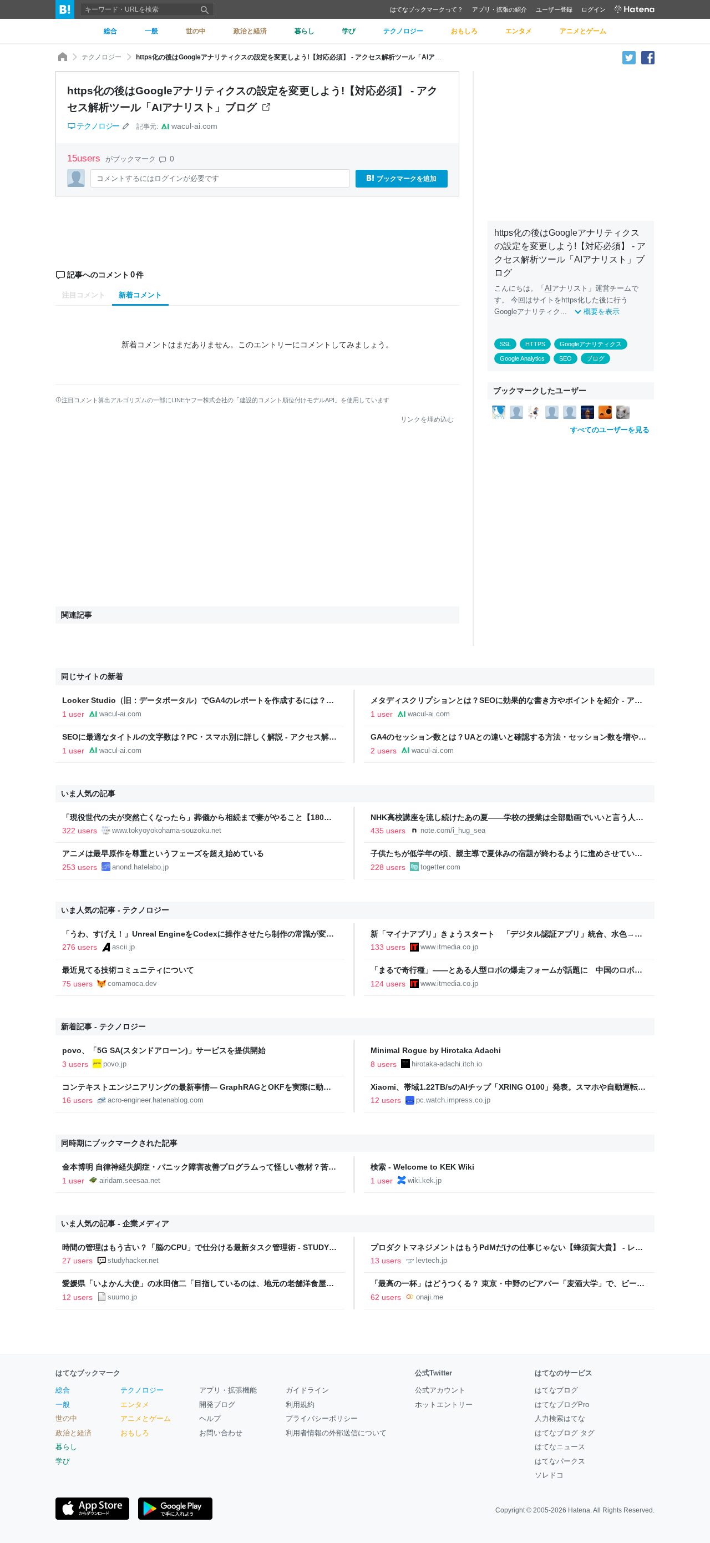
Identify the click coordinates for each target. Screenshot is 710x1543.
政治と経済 (73, 1433)
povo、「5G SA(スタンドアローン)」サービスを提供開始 (164, 1050)
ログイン (593, 9)
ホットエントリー (444, 1404)
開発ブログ (217, 1404)
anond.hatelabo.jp (140, 867)
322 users (79, 830)
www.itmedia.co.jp (449, 947)
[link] (498, 411)
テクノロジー (101, 57)
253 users (79, 867)
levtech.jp (431, 1260)
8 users (384, 1064)
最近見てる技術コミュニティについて (128, 969)
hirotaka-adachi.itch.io (447, 1064)
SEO (565, 358)
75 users (77, 983)
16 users (77, 1100)
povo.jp (114, 1064)
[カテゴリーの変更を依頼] (125, 126)
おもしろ (134, 1433)
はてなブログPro (562, 1404)
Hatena (579, 1510)
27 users (77, 1260)
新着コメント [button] (140, 295)
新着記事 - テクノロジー (103, 1026)
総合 (62, 1390)
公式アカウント (440, 1390)
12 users (386, 1100)
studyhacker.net (133, 1260)
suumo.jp (122, 1297)
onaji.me (429, 1297)
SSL (505, 344)
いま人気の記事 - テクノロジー (115, 909)
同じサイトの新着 (92, 676)
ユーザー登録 (554, 9)
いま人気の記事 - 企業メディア (115, 1223)
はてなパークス (560, 1461)
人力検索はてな (560, 1418)
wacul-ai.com (194, 126)
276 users (79, 947)
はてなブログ (556, 1390)
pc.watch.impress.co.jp (453, 1100)
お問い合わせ (220, 1433)
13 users (386, 1260)
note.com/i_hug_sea (452, 830)
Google (505, 311)
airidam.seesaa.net (129, 1180)
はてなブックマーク (87, 1373)
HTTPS (535, 344)
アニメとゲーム (145, 1418)
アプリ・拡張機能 (228, 1390)
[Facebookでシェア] (648, 57)
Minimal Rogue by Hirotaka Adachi (436, 1050)
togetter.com (440, 867)
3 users (75, 1064)
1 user (73, 714)
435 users (388, 830)
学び (62, 1461)
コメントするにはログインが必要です (158, 178)
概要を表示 (602, 311)
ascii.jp (123, 947)
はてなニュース (560, 1447)
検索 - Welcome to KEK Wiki (422, 1166)
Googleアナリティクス (591, 344)
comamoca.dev (132, 983)
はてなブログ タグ (565, 1433)
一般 (62, 1404)
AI (548, 288)
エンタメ (134, 1404)
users (85, 158)
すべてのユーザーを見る (610, 430)
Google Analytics (522, 358)
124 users (388, 983)
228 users (388, 867)
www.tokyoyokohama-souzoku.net (166, 830)
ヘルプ (210, 1418)
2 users (384, 750)
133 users (388, 947)
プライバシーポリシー (322, 1418)
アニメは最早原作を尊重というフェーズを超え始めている (163, 853)
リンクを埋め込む (427, 419)
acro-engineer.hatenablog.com (156, 1100)
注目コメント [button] (83, 295)
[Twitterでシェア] (629, 57)
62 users (386, 1297)
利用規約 (300, 1404)
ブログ (595, 358)
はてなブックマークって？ (426, 9)
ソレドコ (549, 1475)
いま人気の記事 (88, 793)
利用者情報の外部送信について (336, 1433)
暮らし (66, 1447)
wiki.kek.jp (425, 1180)
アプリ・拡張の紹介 (499, 9)
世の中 (66, 1418)
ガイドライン (307, 1390)
